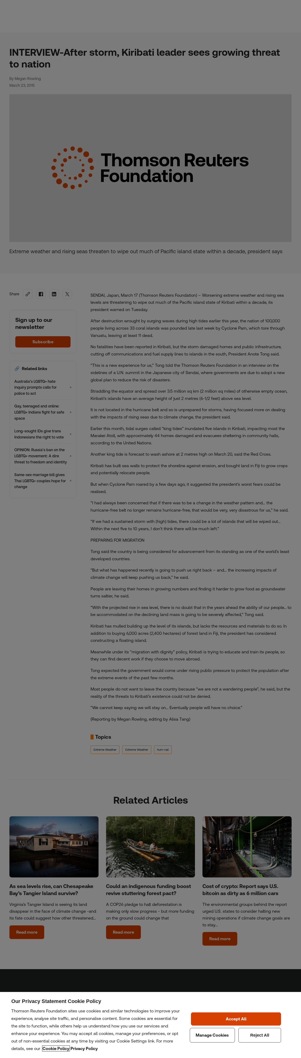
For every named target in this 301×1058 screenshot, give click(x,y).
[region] (150, 1025)
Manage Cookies (212, 1035)
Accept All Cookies (236, 1019)
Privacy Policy (84, 1048)
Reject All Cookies (259, 1035)
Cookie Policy (56, 1048)
